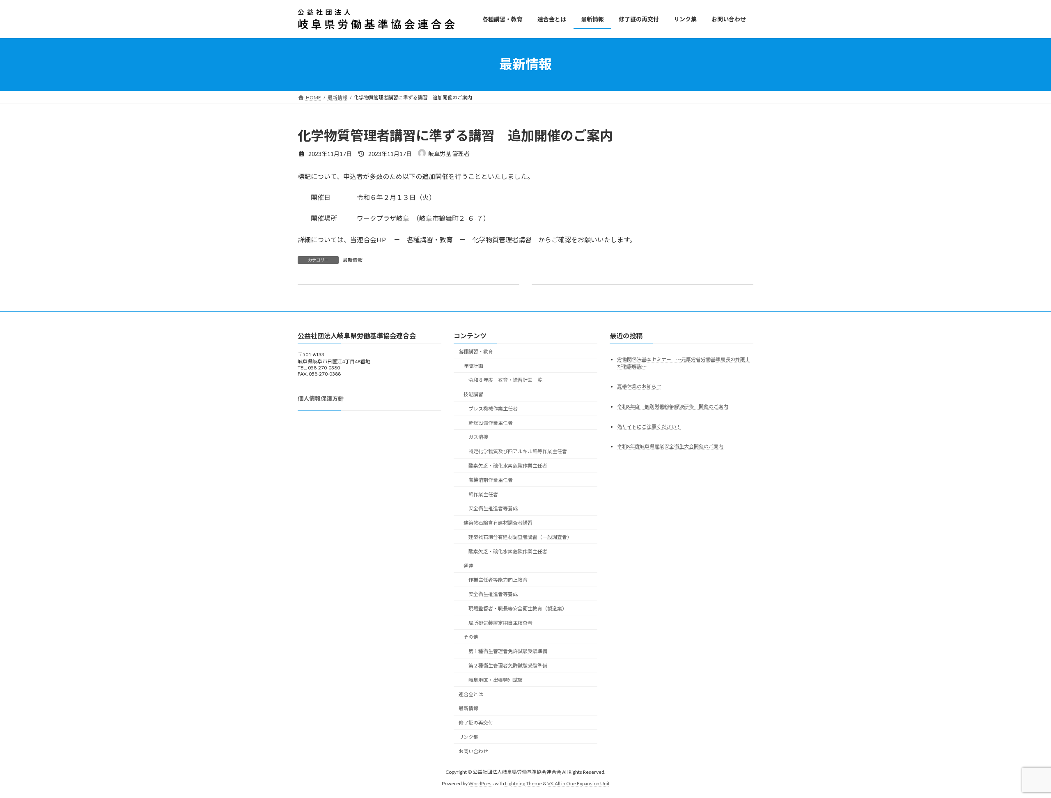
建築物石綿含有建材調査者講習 (498, 523)
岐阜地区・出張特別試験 (495, 680)
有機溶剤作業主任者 (490, 480)
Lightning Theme (523, 783)
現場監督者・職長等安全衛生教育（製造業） (517, 608)
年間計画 (473, 366)
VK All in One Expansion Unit (578, 783)
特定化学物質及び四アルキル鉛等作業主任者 (517, 451)
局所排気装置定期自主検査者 (500, 623)
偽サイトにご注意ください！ (649, 427)
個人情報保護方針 (321, 398)
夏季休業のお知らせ (639, 386)
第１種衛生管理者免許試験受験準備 (507, 651)
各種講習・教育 (476, 352)
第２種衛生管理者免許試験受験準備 (507, 666)
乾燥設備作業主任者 (490, 423)
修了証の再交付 (476, 723)
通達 (468, 566)
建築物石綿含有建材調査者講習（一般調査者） (520, 537)
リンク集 (468, 737)
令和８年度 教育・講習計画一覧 (505, 380)
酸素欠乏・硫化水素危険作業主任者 (507, 466)
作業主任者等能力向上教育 (498, 580)
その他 (471, 637)
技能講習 (473, 394)
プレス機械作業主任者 (493, 409)
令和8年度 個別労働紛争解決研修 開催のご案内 (672, 407)
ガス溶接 (478, 437)
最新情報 (353, 260)
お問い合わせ (473, 751)
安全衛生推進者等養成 (493, 508)
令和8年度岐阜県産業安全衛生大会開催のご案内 (670, 446)
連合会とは (471, 694)
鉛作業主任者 (483, 494)
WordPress (481, 783)
